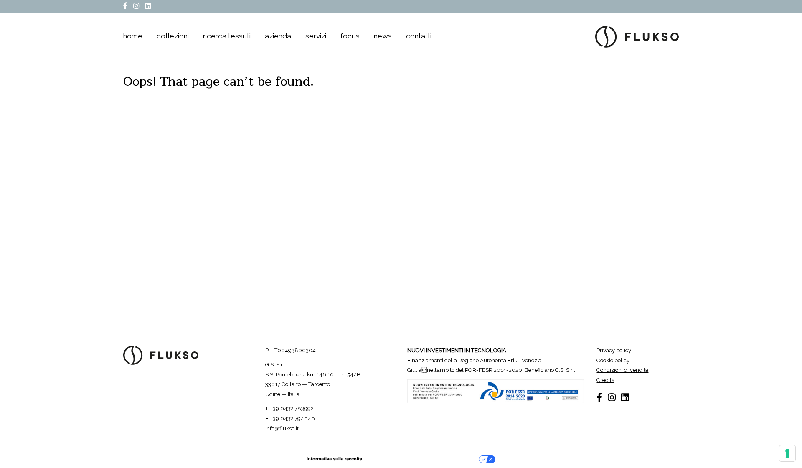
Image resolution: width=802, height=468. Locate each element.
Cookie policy (612, 360)
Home (132, 36)
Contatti (418, 36)
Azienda (278, 36)
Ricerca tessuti (227, 36)
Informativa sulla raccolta (334, 459)
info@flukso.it (282, 428)
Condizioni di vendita (622, 370)
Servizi (315, 36)
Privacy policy (613, 350)
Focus (350, 36)
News (383, 36)
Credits (605, 380)
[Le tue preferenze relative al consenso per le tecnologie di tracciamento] (787, 453)
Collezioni (173, 36)
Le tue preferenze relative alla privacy (423, 459)
